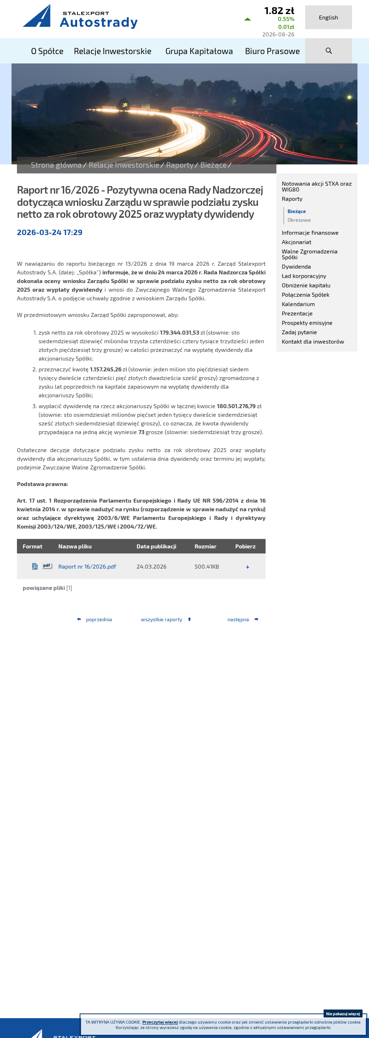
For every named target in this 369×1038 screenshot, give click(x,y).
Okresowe (299, 220)
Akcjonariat (296, 241)
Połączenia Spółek (305, 294)
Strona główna (56, 164)
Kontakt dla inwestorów (313, 341)
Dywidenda (296, 266)
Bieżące (213, 164)
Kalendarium (298, 303)
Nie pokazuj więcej (343, 1013)
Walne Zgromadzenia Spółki (310, 254)
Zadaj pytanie (299, 331)
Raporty (180, 164)
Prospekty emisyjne (307, 322)
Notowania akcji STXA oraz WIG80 (317, 186)
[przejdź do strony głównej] (127, 16)
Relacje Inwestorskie (124, 164)
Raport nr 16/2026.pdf (87, 566)
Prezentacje (297, 313)
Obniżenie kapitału (306, 285)
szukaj (328, 50)
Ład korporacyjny (304, 275)
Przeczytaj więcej (160, 1021)
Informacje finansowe (310, 232)
